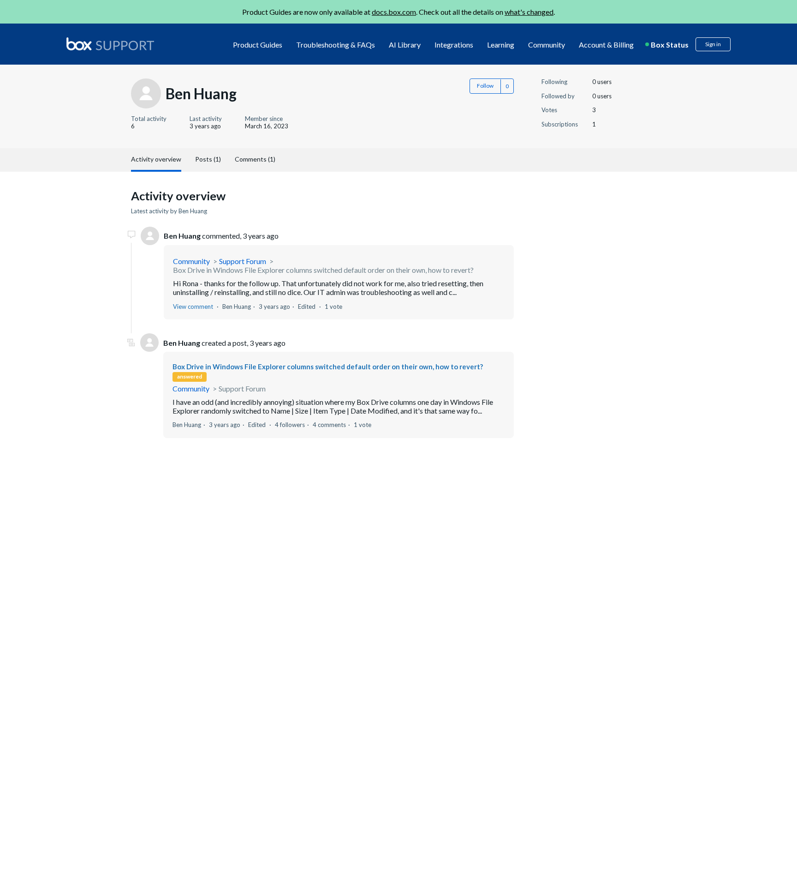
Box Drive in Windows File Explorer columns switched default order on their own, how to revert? (323, 269)
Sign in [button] (713, 44)
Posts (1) (208, 159)
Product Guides (257, 44)
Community (546, 44)
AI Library (405, 44)
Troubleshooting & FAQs (335, 44)
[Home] (110, 44)
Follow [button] (485, 85)
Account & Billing (606, 44)
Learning (500, 44)
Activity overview (156, 159)
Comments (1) (255, 159)
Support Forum (242, 261)
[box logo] (110, 43)
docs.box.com (394, 11)
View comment (193, 306)
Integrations (453, 44)
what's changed (529, 11)
